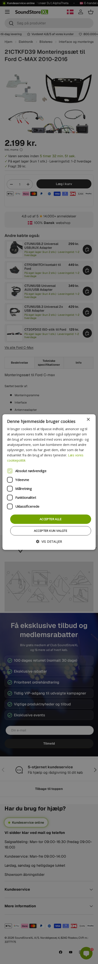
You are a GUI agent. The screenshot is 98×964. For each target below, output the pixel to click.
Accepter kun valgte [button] (50, 531)
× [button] (88, 419)
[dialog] (49, 482)
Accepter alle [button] (51, 519)
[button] (49, 541)
